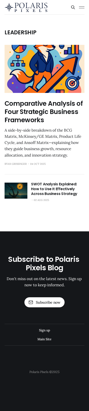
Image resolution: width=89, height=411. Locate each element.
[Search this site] (73, 7)
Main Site (44, 339)
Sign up (44, 330)
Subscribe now (48, 302)
